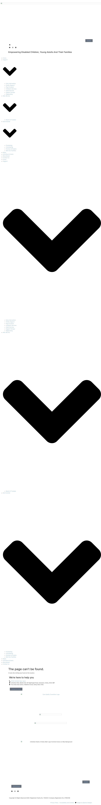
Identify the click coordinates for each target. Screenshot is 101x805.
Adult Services (10, 90)
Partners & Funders (11, 149)
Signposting (9, 94)
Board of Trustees (11, 119)
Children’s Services (11, 89)
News (4, 152)
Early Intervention (11, 83)
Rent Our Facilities (11, 150)
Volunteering (9, 147)
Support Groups (10, 92)
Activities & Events (8, 154)
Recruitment (6, 156)
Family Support (10, 85)
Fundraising (9, 145)
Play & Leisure (10, 87)
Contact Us (6, 157)
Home (4, 58)
